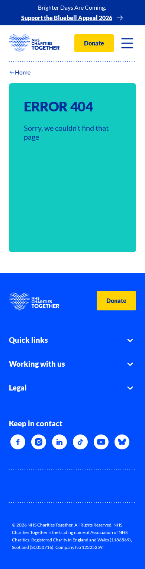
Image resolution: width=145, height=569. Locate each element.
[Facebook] (18, 442)
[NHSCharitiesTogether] (34, 43)
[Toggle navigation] (127, 43)
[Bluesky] (122, 442)
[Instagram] (39, 442)
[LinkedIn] (59, 442)
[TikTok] (80, 442)
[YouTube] (101, 442)
